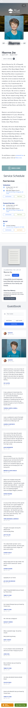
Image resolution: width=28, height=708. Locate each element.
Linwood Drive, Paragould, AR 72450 (15, 227)
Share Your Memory (10, 298)
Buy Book (15, 275)
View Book (7, 275)
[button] (14, 348)
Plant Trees (19, 196)
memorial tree (20, 155)
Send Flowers (19, 230)
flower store (19, 158)
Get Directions (8, 196)
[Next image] (25, 348)
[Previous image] (3, 348)
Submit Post (14, 324)
